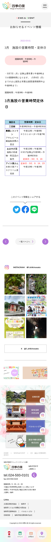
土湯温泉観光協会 (10, 504)
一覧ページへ (24, 242)
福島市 (23, 504)
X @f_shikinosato (30, 348)
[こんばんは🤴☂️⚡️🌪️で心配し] (36, 328)
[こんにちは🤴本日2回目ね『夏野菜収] (36, 284)
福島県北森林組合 (10, 511)
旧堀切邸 (7, 515)
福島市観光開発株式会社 (23, 515)
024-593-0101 (18, 475)
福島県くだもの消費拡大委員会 (15, 508)
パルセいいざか (26, 511)
